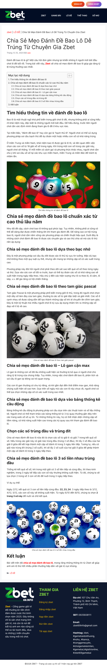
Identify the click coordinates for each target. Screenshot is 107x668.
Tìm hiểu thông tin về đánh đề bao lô (28, 79)
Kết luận (15, 104)
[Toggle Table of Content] (68, 75)
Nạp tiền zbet (46, 616)
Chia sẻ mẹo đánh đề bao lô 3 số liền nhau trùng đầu (39, 101)
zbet (9, 32)
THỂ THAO (82, 15)
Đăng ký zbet (46, 602)
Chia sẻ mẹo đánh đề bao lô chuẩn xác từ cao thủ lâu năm (40, 83)
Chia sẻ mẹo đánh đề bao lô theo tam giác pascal (38, 89)
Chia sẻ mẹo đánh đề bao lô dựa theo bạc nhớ (36, 86)
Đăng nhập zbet (47, 609)
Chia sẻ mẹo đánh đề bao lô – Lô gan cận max (36, 92)
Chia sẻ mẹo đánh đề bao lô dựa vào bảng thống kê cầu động (43, 95)
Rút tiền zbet (46, 624)
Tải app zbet (45, 631)
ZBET (43, 15)
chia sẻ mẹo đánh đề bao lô (38, 563)
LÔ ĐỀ (69, 15)
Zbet (47, 63)
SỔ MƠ (95, 15)
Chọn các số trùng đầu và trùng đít (31, 98)
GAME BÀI (56, 15)
